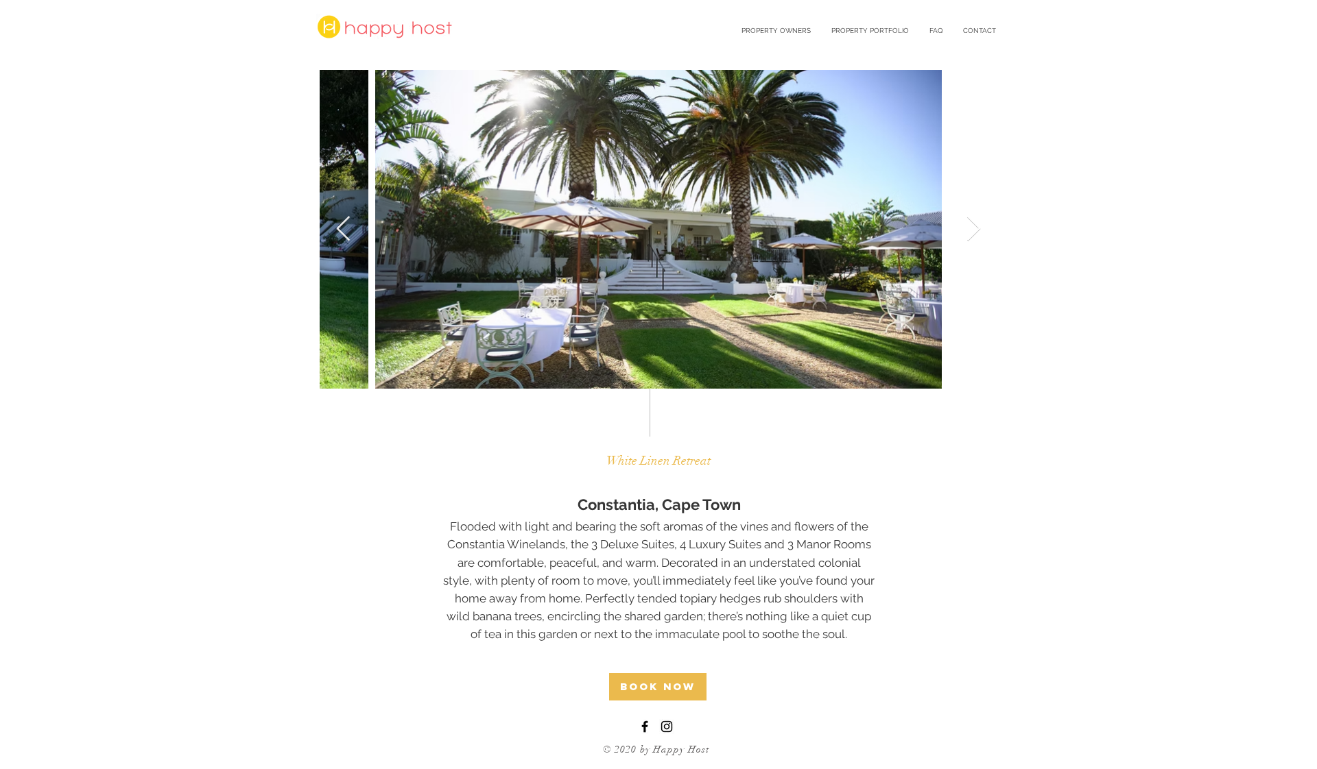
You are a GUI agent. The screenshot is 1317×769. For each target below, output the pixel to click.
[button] (870, 31)
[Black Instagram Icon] (666, 726)
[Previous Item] (343, 229)
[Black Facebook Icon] (644, 726)
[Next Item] (974, 229)
